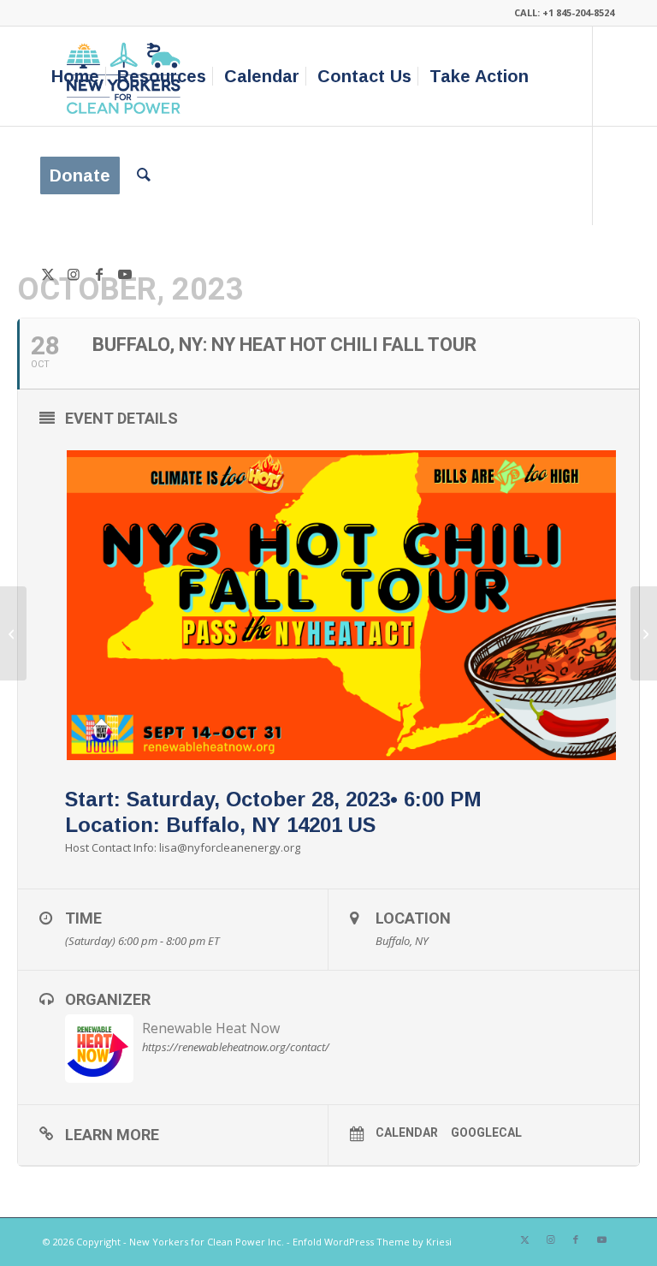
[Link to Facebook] (99, 274)
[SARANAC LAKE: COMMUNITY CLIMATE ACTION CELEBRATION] (13, 633)
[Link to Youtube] (125, 274)
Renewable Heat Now (211, 1028)
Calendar (407, 1132)
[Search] (143, 175)
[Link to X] (48, 274)
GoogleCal (486, 1132)
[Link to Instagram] (73, 274)
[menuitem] (75, 76)
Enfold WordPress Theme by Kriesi (372, 1241)
